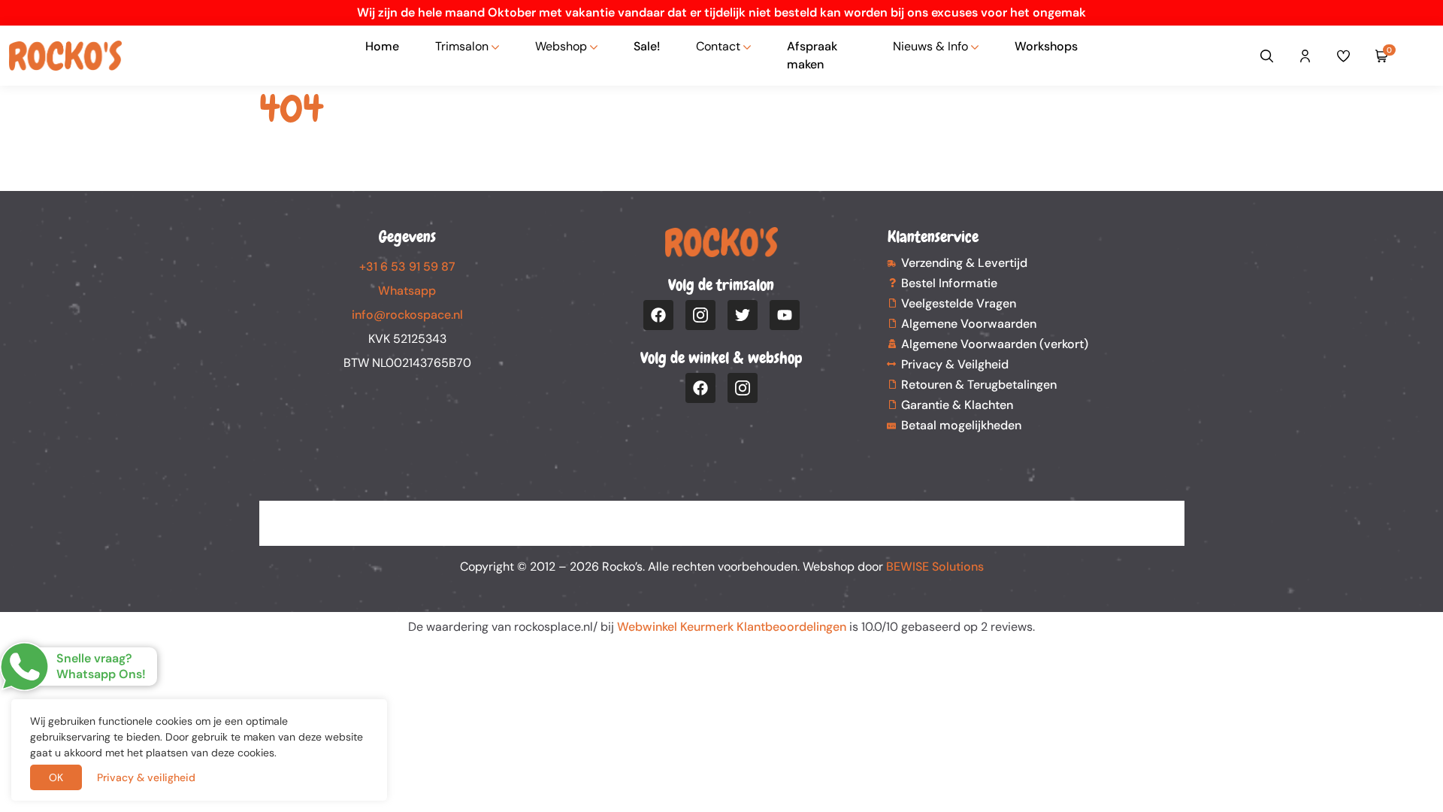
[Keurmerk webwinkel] (1422, 56)
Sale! (647, 46)
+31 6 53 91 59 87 (407, 266)
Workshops (1046, 46)
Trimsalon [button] (462, 46)
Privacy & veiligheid (146, 777)
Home (382, 46)
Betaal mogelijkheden (961, 425)
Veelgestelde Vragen (958, 303)
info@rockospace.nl (407, 315)
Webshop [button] (561, 46)
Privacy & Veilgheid (955, 364)
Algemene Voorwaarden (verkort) (994, 344)
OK (56, 777)
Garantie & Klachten (957, 405)
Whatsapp (407, 290)
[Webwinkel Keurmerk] (721, 514)
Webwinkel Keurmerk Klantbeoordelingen (731, 627)
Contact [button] (718, 46)
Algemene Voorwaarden (968, 324)
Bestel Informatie (949, 283)
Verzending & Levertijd (964, 263)
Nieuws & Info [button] (930, 46)
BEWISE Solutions (935, 566)
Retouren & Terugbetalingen (979, 384)
